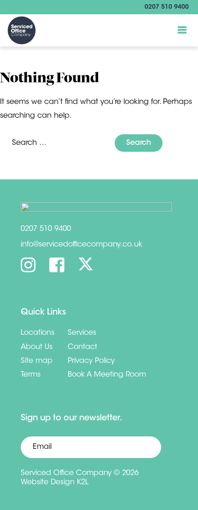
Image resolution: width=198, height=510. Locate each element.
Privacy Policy (91, 361)
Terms (31, 374)
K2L (82, 482)
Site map (36, 361)
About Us (36, 347)
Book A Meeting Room (107, 374)
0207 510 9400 (167, 7)
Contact (82, 347)
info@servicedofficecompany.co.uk (81, 244)
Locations (37, 333)
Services (82, 333)
